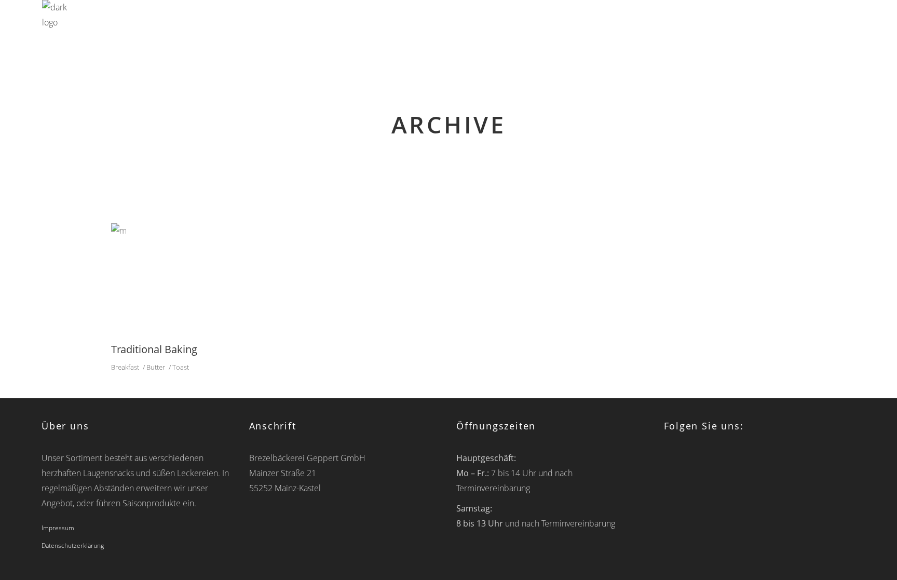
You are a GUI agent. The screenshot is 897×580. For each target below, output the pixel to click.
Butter (155, 367)
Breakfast (125, 367)
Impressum (58, 527)
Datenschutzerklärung (73, 545)
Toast (180, 367)
